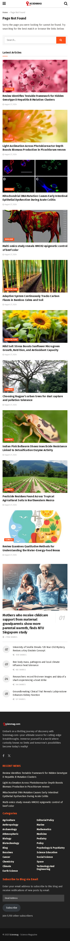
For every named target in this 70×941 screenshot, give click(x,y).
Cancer (6, 857)
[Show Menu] (4, 3)
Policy (40, 843)
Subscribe (11, 907)
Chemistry (8, 861)
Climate (9, 390)
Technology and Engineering (45, 868)
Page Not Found (18, 12)
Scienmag (14, 934)
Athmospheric (10, 834)
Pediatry (41, 838)
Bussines (8, 852)
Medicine (42, 834)
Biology (9, 89)
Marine (40, 824)
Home (5, 12)
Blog (5, 847)
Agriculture (11, 289)
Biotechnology (11, 843)
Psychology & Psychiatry (51, 847)
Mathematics (44, 829)
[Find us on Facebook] (3, 756)
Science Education (47, 852)
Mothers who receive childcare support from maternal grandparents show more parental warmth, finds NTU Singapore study (25, 623)
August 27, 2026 (10, 104)
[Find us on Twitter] (9, 756)
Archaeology (10, 829)
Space (40, 861)
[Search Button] (65, 3)
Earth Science (10, 870)
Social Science (45, 857)
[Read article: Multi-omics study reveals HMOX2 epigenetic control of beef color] (35, 226)
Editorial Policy (45, 820)
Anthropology (10, 824)
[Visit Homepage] (35, 3)
